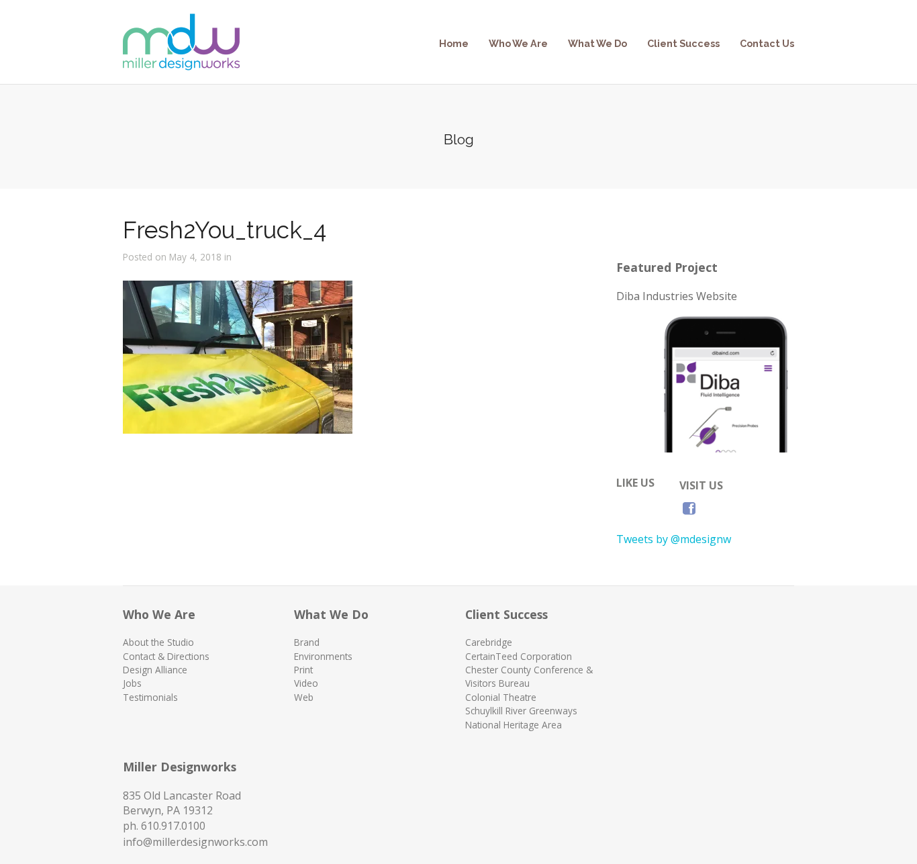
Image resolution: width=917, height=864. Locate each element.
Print (303, 669)
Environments (323, 656)
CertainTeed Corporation (518, 656)
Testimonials (150, 697)
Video (306, 683)
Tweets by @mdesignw (673, 539)
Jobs (132, 683)
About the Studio (158, 642)
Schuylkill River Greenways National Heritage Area (521, 717)
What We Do (597, 43)
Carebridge (488, 642)
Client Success (683, 43)
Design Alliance (155, 669)
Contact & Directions (166, 656)
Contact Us (767, 43)
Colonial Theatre (500, 697)
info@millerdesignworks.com (195, 841)
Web (303, 697)
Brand (307, 642)
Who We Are (518, 43)
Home (454, 43)
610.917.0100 (173, 825)
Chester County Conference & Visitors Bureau (529, 676)
